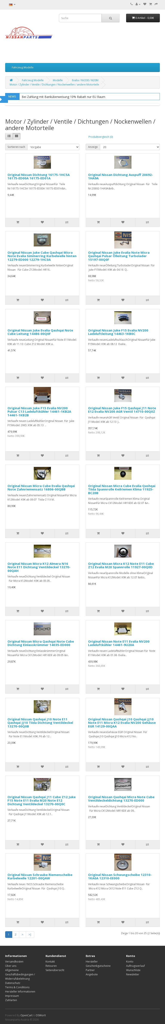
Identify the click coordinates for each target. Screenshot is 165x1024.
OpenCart (26, 1015)
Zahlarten (11, 1000)
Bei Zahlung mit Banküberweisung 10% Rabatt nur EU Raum (63, 97)
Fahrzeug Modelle (23, 67)
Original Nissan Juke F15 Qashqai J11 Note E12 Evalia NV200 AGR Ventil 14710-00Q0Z (122, 410)
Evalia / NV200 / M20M (85, 80)
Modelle (58, 80)
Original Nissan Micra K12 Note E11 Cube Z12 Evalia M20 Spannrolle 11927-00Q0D (121, 565)
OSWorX (41, 1015)
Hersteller (92, 961)
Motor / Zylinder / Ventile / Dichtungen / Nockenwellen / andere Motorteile (54, 84)
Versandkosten (14, 961)
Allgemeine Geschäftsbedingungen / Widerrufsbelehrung (20, 974)
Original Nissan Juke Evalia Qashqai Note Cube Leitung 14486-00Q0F (40, 332)
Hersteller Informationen (20, 991)
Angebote (92, 974)
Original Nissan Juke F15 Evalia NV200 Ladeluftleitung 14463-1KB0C (118, 332)
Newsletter (132, 974)
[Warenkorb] (150, 4)
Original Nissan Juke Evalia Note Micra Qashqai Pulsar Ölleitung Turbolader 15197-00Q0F (119, 256)
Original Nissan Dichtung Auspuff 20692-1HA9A (120, 176)
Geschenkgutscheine (98, 966)
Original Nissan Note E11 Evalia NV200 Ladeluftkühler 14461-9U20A (119, 643)
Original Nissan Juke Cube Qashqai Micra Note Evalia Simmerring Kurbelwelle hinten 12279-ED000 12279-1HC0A (42, 256)
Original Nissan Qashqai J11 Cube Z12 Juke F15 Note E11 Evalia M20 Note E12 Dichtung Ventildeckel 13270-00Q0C (42, 800)
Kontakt (50, 961)
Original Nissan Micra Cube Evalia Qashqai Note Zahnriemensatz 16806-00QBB (41, 488)
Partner (90, 970)
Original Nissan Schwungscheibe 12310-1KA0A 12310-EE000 (120, 876)
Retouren (51, 966)
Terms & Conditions (17, 987)
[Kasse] (156, 4)
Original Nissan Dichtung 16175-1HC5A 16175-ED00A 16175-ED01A (39, 176)
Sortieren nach (16, 147)
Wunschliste (133, 970)
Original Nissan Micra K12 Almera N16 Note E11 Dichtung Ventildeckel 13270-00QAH (39, 567)
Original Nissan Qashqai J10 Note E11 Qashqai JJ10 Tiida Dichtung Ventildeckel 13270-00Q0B (40, 722)
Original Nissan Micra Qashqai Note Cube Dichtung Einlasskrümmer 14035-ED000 (41, 643)
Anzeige (93, 147)
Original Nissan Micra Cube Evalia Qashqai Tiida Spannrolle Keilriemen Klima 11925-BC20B (121, 489)
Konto (129, 961)
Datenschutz (12, 983)
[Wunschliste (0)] (144, 4)
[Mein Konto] (138, 4)
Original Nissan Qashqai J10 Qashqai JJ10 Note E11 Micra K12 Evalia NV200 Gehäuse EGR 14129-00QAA (122, 722)
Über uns (10, 966)
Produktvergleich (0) (101, 137)
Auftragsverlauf (135, 966)
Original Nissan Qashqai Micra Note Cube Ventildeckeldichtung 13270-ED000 (121, 799)
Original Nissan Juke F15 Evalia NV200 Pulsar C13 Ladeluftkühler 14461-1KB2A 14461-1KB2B (39, 411)
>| (30, 934)
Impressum (12, 996)
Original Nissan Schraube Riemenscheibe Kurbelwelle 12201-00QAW (40, 876)
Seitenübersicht (55, 970)
